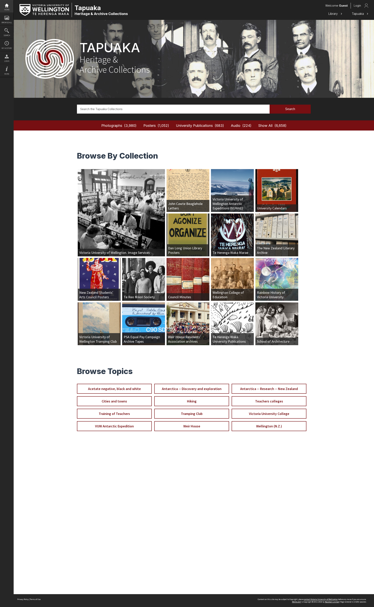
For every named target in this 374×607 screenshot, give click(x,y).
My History (7, 48)
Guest (343, 5)
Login (6, 61)
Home (6, 9)
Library (333, 14)
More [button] (6, 74)
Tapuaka (358, 14)
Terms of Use (35, 599)
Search (7, 35)
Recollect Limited (332, 602)
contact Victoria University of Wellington (321, 599)
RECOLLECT (296, 602)
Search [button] (290, 109)
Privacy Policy (23, 599)
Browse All (7, 22)
